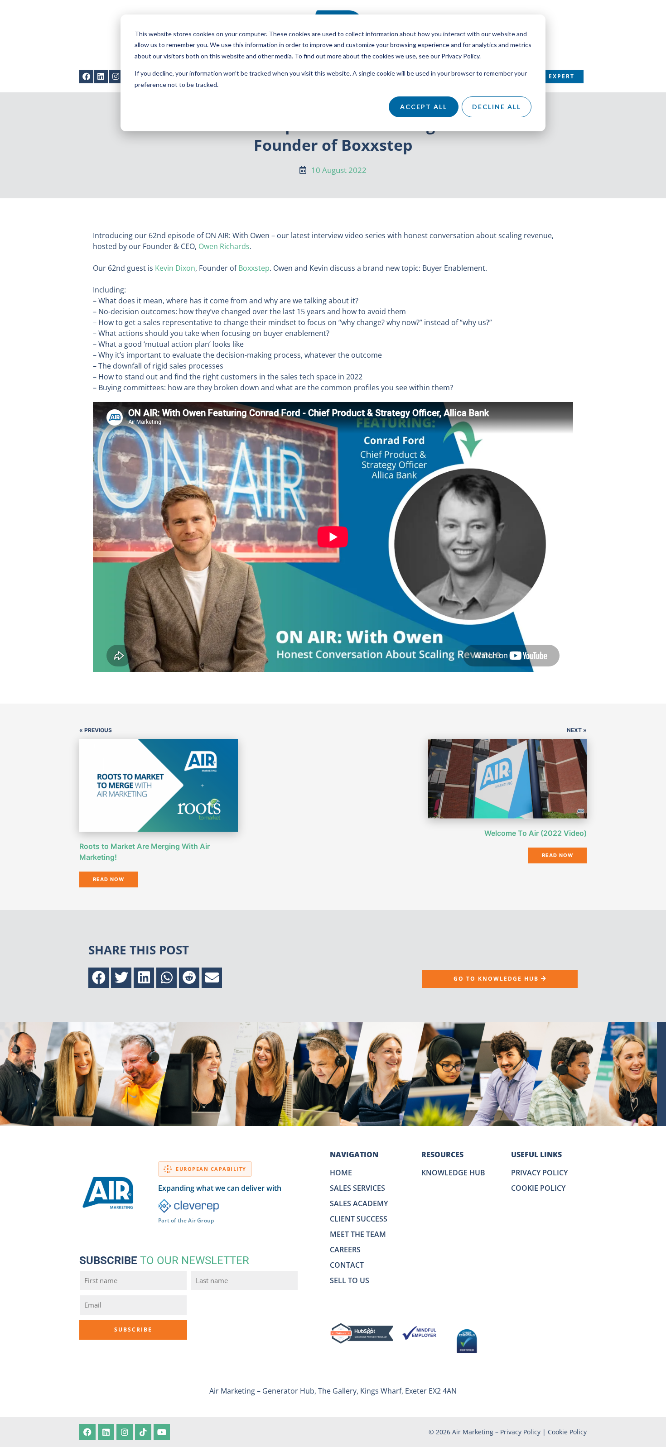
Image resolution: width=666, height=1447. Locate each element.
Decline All (496, 106)
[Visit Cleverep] (188, 1206)
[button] (98, 978)
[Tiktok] (143, 1432)
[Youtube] (162, 1432)
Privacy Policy (520, 1432)
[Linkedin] (101, 77)
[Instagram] (116, 77)
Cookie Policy (567, 1432)
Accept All (423, 106)
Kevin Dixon (175, 268)
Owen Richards (224, 246)
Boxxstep (254, 268)
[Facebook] (86, 77)
